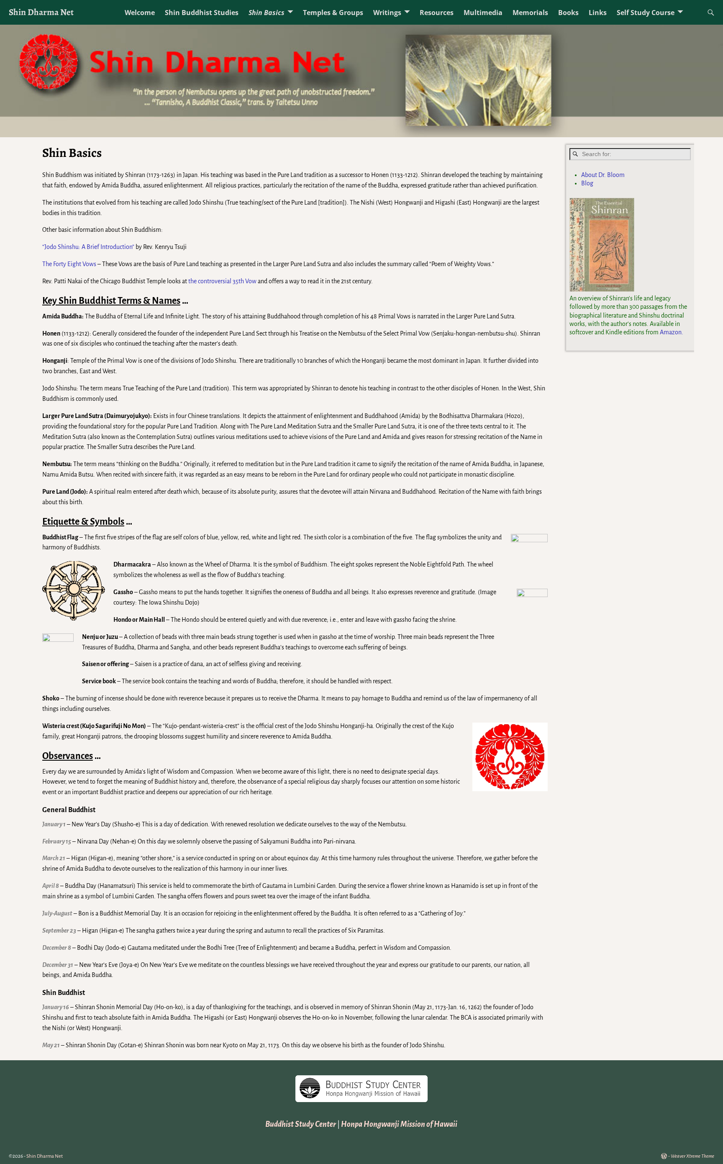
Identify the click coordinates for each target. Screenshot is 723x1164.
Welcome (140, 12)
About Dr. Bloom (603, 175)
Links (598, 12)
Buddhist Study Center (300, 1124)
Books (568, 12)
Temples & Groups (333, 12)
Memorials (530, 12)
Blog (587, 183)
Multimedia (483, 12)
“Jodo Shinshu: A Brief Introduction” (88, 247)
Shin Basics (267, 12)
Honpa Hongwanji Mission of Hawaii (399, 1124)
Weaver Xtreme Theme (692, 1156)
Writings (387, 12)
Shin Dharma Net (41, 12)
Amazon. (671, 332)
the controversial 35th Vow (222, 281)
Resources (437, 12)
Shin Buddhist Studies (201, 12)
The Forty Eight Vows (69, 264)
